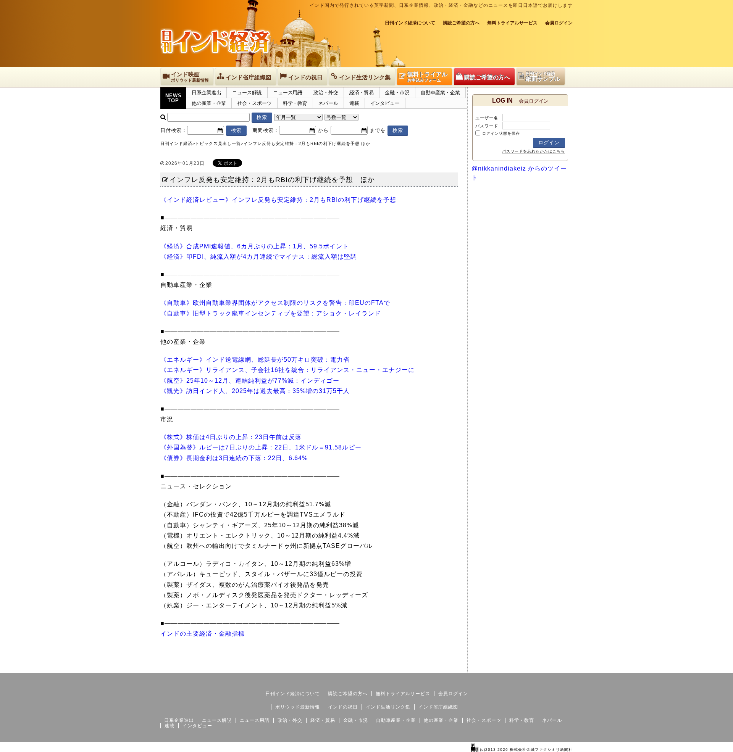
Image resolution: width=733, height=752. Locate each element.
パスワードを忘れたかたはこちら (533, 151)
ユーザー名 (486, 118)
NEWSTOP (173, 98)
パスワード (486, 126)
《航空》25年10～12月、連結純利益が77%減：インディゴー (249, 380)
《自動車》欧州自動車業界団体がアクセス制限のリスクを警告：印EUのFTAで (275, 303)
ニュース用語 (287, 92)
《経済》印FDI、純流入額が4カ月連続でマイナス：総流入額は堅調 (258, 256)
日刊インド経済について (410, 23)
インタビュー (385, 103)
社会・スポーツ (254, 103)
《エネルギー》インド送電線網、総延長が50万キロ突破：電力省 (255, 359)
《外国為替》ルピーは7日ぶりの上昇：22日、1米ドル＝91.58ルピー (261, 447)
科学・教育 (295, 103)
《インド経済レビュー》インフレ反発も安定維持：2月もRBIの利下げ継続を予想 (278, 199)
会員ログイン (559, 23)
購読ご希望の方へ (461, 23)
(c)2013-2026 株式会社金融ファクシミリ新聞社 (525, 749)
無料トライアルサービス (512, 23)
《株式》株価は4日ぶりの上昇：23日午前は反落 (231, 437)
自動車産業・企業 (440, 92)
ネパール (328, 103)
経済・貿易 (361, 92)
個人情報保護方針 (554, 667)
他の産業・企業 (209, 103)
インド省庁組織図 (438, 707)
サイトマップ (514, 667)
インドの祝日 (343, 707)
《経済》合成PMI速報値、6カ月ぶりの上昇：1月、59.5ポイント (254, 246)
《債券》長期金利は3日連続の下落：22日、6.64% (234, 458)
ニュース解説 (247, 92)
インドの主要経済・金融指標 (202, 633)
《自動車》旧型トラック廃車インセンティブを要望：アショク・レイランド (270, 313)
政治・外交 (325, 92)
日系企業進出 (206, 92)
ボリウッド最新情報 (297, 707)
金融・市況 (397, 92)
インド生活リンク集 (388, 707)
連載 (354, 103)
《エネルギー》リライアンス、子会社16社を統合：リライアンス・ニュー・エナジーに (287, 370)
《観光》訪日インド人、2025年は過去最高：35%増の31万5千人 (255, 391)
